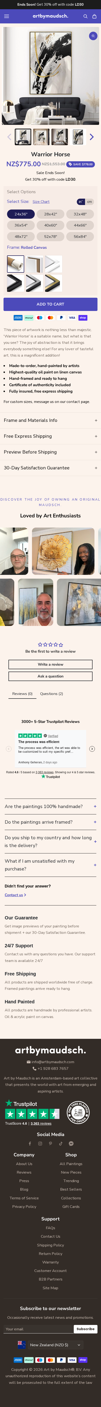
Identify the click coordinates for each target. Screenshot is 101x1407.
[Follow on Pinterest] (50, 1143)
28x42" (50, 214)
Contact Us (50, 1236)
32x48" (80, 214)
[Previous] (8, 137)
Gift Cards (71, 1206)
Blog (24, 1189)
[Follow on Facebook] (29, 1143)
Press (24, 1181)
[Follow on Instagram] (40, 1143)
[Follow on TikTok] (60, 1143)
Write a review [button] (50, 664)
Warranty (50, 1262)
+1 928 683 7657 (53, 1068)
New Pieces (71, 1172)
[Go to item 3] (59, 137)
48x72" (21, 236)
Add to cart (50, 304)
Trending (71, 1181)
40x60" (50, 225)
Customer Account (50, 1270)
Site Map (50, 1288)
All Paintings (71, 1164)
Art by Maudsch (57, 1369)
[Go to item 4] (78, 137)
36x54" (21, 225)
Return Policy (50, 1253)
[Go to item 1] (23, 137)
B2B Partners (50, 1279)
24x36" (21, 214)
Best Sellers (71, 1189)
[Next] (92, 137)
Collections (71, 1198)
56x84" (80, 236)
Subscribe (86, 1329)
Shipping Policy (50, 1245)
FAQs (50, 1228)
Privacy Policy (24, 1206)
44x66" (80, 225)
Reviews (24, 1172)
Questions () (51, 693)
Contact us (14, 895)
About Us (24, 1164)
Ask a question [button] (50, 676)
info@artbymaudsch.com (53, 1062)
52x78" (50, 236)
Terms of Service (24, 1198)
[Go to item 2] (41, 137)
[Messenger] (71, 1143)
